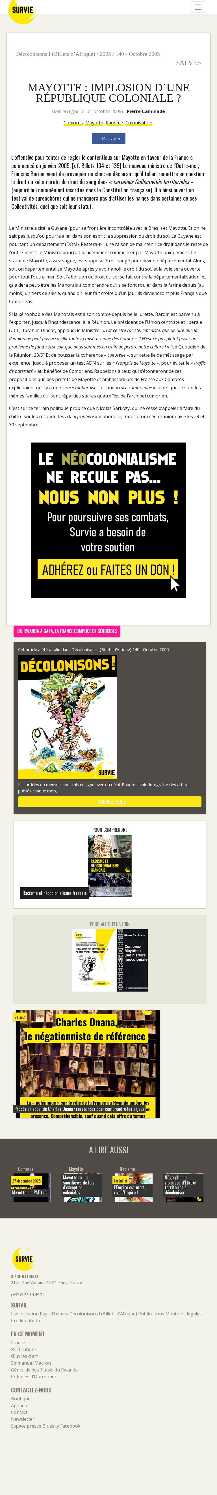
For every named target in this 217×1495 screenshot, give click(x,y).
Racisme (114, 123)
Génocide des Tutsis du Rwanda (44, 1370)
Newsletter (22, 1419)
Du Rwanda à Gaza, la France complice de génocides (67, 631)
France (18, 1342)
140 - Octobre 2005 (138, 54)
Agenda (19, 1405)
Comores (73, 123)
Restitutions (24, 1349)
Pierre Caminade (146, 111)
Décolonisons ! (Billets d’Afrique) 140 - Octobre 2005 (120, 649)
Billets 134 (92, 165)
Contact (19, 1412)
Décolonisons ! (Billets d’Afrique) (55, 54)
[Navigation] (198, 7)
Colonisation (138, 123)
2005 (105, 54)
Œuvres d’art (24, 1356)
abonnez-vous (111, 801)
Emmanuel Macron (31, 1363)
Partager (111, 138)
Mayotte (94, 123)
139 (116, 165)
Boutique (21, 1399)
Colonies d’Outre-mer (34, 1376)
